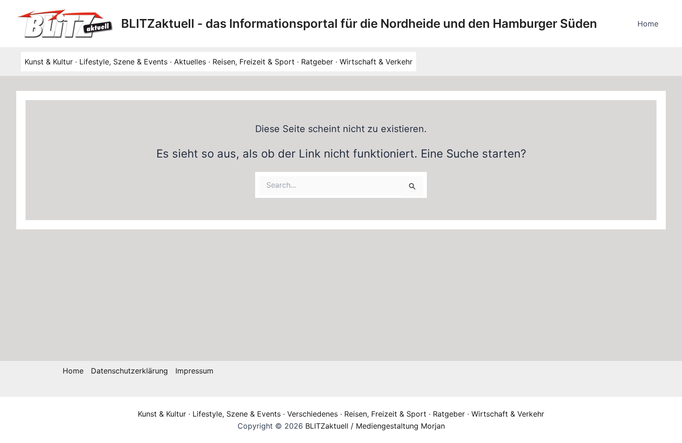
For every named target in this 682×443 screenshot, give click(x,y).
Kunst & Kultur (49, 61)
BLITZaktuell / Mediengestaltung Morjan (375, 425)
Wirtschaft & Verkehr (376, 61)
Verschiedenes (312, 413)
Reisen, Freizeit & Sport (253, 61)
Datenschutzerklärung (129, 370)
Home (647, 23)
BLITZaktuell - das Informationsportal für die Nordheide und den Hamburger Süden (359, 23)
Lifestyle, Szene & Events (123, 61)
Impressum (194, 370)
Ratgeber (317, 61)
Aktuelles (190, 61)
